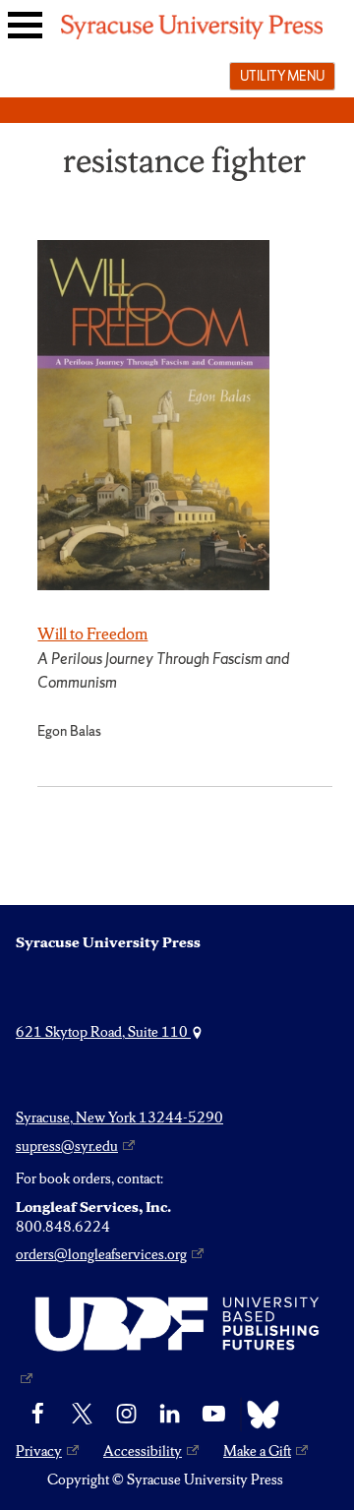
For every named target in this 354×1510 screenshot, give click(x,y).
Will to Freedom (92, 633)
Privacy (39, 1451)
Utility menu (282, 76)
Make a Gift (257, 1451)
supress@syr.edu (67, 1146)
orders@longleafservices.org (101, 1254)
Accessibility (142, 1451)
